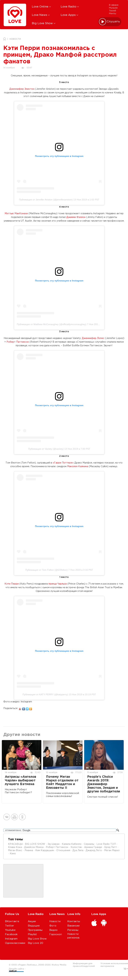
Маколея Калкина (77, 466)
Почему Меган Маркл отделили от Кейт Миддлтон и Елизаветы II (62, 782)
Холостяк (76, 847)
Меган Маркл (112, 850)
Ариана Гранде (93, 847)
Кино (13, 854)
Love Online (40, 7)
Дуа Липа (77, 850)
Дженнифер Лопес (93, 338)
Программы (35, 930)
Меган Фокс (15, 850)
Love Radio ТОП (106, 844)
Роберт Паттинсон (17, 342)
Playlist (32, 934)
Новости (54, 921)
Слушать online (113, 21)
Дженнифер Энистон (21, 89)
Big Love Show (43, 23)
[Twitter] (27, 708)
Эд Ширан (54, 844)
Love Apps (68, 15)
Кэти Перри (11, 584)
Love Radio (69, 7)
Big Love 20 (35, 943)
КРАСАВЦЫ (15, 844)
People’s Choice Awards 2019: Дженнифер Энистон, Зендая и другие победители (103, 784)
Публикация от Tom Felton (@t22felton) (46, 570)
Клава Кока (15, 847)
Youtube (10, 930)
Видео (53, 930)
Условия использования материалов (114, 964)
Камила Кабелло (72, 844)
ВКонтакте (12, 921)
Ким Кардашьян (44, 850)
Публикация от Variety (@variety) (46, 448)
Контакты (73, 921)
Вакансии (73, 926)
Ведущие (34, 926)
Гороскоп (55, 934)
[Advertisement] (23, 881)
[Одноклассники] (30, 708)
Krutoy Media (59, 964)
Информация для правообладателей (84, 964)
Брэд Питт (110, 847)
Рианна (29, 850)
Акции (32, 921)
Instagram (11, 939)
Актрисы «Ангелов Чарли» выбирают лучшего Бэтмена (20, 780)
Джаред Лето (94, 850)
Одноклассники (15, 943)
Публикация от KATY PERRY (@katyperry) (45, 694)
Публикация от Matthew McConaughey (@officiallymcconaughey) (51, 324)
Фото (52, 926)
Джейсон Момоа (34, 847)
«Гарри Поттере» (63, 463)
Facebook (11, 934)
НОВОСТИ (15, 39)
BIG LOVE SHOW (35, 844)
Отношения (63, 850)
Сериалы (89, 844)
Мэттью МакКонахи (16, 214)
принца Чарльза (57, 584)
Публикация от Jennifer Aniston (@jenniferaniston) (46, 199)
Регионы (72, 930)
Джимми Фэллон (76, 217)
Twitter (9, 926)
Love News (40, 15)
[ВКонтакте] (24, 708)
